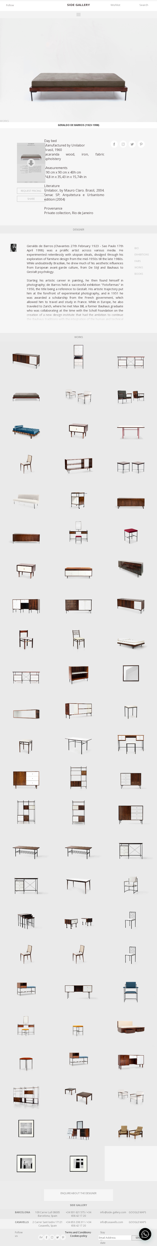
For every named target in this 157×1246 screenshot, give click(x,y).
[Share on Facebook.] (115, 144)
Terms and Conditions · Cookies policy (78, 1234)
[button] (145, 1234)
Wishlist (115, 5)
